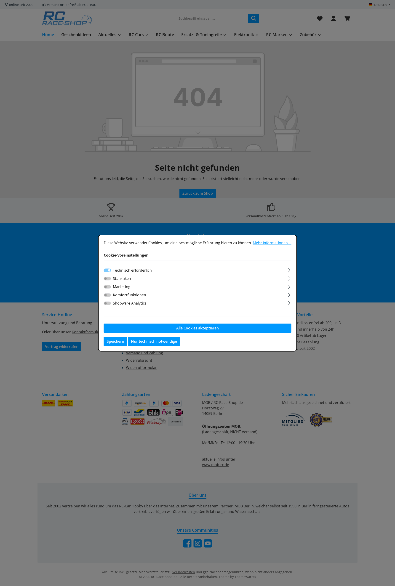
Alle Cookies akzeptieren (197, 328)
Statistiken (122, 278)
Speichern (115, 341)
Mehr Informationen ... (272, 242)
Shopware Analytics (130, 303)
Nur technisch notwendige (154, 341)
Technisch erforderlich (132, 270)
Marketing (121, 286)
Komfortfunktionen (129, 294)
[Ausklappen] (289, 269)
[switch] (107, 278)
